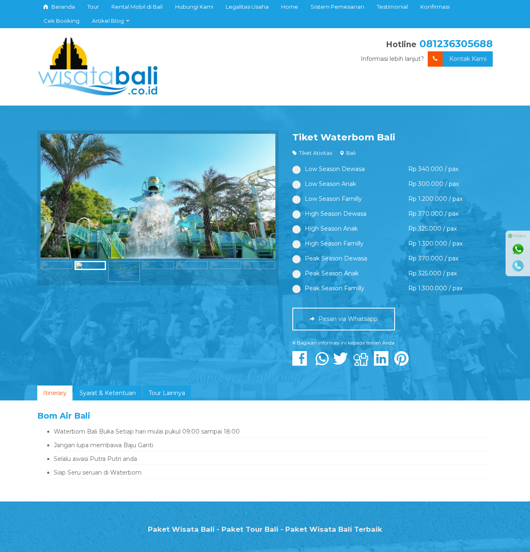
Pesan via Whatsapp (347, 319)
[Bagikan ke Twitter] (342, 362)
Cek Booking (61, 20)
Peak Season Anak (332, 273)
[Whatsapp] (518, 249)
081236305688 (456, 44)
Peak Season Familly (334, 288)
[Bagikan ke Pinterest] (403, 362)
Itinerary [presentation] (55, 393)
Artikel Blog (108, 20)
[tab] (54, 393)
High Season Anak (331, 228)
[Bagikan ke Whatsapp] (322, 362)
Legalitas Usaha (247, 6)
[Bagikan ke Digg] (363, 362)
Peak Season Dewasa (336, 258)
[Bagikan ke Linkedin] (383, 362)
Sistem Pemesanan (337, 6)
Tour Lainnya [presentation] (167, 393)
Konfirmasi (435, 6)
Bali (351, 153)
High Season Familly (334, 243)
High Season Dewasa (335, 213)
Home (289, 6)
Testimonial (392, 6)
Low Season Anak (330, 184)
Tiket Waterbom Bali (343, 137)
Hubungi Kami (194, 6)
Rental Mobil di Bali (137, 6)
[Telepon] (518, 266)
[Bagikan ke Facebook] (301, 362)
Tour (93, 6)
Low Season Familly (333, 198)
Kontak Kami (468, 59)
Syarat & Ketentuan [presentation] (108, 393)
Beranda (62, 6)
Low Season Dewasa (335, 169)
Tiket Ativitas (315, 153)
